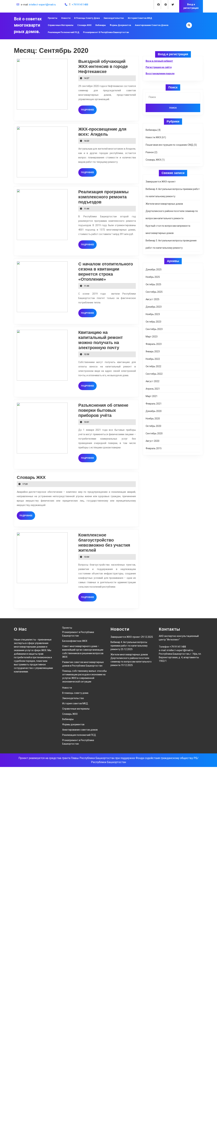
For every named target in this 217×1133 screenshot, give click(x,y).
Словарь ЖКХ (84, 25)
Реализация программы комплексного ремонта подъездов (103, 196)
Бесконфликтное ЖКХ (74, 641)
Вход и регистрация (191, 6)
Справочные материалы (60, 25)
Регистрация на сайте (159, 67)
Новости (65, 18)
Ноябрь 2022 (153, 359)
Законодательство (114, 18)
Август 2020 (152, 441)
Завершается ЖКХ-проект (161, 181)
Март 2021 (151, 396)
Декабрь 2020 (154, 411)
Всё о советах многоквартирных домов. (28, 25)
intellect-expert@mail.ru (42, 4)
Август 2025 (152, 299)
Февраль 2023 (154, 344)
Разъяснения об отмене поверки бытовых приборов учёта (103, 410)
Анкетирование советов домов (151, 25)
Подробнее (89, 109)
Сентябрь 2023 (154, 329)
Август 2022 (152, 381)
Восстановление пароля (160, 73)
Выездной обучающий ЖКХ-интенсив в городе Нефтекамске (103, 66)
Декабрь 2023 (154, 306)
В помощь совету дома (87, 18)
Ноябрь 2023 (153, 314)
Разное (150, 152)
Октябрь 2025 (153, 284)
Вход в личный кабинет (159, 61)
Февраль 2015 (154, 448)
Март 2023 (151, 336)
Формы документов (120, 25)
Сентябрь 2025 (154, 291)
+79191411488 (80, 4)
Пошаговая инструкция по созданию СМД (169, 144)
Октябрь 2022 (153, 366)
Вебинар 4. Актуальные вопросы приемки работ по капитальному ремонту (129, 646)
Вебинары (100, 25)
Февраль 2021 (154, 403)
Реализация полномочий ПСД (63, 32)
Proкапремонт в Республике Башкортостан (106, 32)
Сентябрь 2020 (154, 433)
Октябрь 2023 (153, 321)
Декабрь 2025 (154, 269)
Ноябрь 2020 (153, 418)
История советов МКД (140, 18)
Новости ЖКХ (153, 137)
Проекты (52, 18)
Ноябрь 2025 (153, 277)
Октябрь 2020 (153, 426)
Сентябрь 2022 (154, 373)
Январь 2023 (153, 351)
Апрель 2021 (153, 388)
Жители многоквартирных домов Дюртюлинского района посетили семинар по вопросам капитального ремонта (172, 211)
